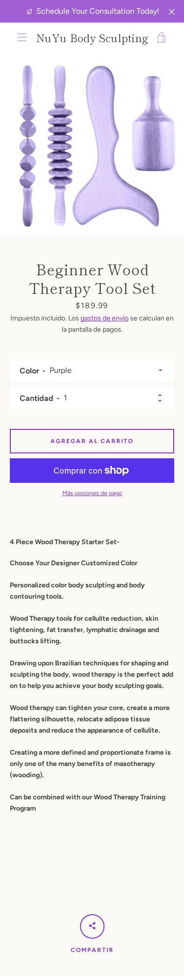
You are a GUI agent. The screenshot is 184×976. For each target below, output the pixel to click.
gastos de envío (104, 318)
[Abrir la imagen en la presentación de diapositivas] (92, 144)
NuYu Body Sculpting (92, 37)
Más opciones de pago (92, 493)
